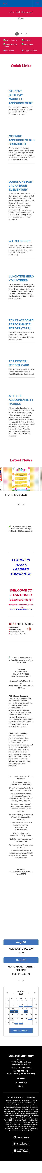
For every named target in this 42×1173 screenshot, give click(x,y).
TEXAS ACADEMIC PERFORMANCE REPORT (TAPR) (21, 324)
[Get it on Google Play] (21, 1143)
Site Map (21, 1078)
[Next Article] (23, 504)
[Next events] (23, 980)
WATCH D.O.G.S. (20, 241)
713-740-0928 (24, 1068)
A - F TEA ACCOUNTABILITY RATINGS (21, 400)
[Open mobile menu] (37, 3)
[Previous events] (19, 980)
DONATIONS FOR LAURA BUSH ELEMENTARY (20, 186)
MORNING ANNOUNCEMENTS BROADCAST (22, 140)
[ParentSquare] (21, 1137)
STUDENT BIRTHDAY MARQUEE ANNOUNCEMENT (21, 97)
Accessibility (21, 1082)
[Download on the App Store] (21, 1150)
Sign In (21, 1086)
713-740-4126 (23, 1071)
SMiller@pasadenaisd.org (23, 1073)
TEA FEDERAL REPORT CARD (19, 363)
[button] (5, 3)
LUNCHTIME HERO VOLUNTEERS (21, 278)
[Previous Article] (18, 504)
